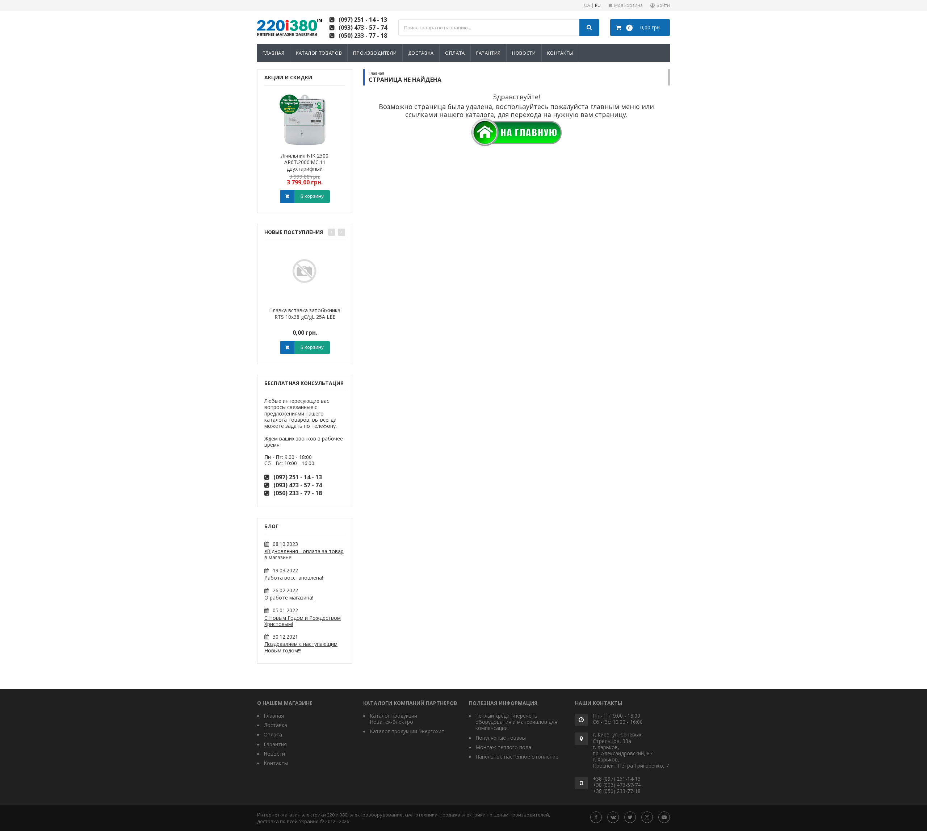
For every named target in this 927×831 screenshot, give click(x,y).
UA (587, 5)
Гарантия (488, 53)
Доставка (421, 53)
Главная (274, 53)
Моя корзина (628, 5)
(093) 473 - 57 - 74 (363, 28)
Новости (524, 53)
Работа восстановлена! (293, 577)
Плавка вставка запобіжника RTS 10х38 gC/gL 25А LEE (304, 313)
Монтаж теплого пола (503, 747)
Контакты (560, 53)
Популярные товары (500, 738)
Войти (663, 5)
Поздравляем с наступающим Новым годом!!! (300, 646)
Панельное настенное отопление (516, 756)
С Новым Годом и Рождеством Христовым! (302, 620)
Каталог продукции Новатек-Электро (393, 719)
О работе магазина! (288, 597)
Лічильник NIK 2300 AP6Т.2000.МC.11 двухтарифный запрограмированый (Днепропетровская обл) (304, 168)
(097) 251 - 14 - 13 (363, 20)
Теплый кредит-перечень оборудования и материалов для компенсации (516, 722)
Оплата (455, 53)
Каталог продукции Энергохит (407, 731)
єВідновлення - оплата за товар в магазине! (304, 554)
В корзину (312, 196)
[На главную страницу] (516, 131)
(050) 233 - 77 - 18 (363, 35)
